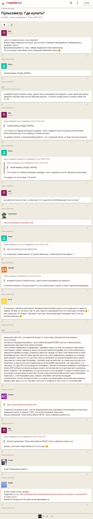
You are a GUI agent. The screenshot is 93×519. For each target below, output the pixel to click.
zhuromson (12, 214)
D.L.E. (10, 299)
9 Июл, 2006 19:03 (7, 263)
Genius (10, 395)
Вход (87, 3)
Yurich (10, 460)
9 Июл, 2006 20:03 (7, 294)
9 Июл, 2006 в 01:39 (38, 121)
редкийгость (22, 159)
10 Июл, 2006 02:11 (7, 389)
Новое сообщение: (17, 17)
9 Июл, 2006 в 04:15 (34, 276)
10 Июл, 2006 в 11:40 (39, 437)
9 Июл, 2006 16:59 (7, 231)
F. (26, 17)
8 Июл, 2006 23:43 (7, 59)
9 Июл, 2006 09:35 (7, 146)
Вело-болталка (8, 8)
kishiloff (11, 268)
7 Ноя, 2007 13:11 (35, 17)
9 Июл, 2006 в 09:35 (43, 159)
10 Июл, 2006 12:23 (7, 478)
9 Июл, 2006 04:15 (7, 108)
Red (9, 31)
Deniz (10, 64)
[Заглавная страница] (13, 1)
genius (20, 437)
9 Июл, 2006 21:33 (7, 325)
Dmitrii (10, 483)
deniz (19, 121)
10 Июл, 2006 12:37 (7, 508)
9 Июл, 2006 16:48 (7, 209)
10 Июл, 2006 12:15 (7, 455)
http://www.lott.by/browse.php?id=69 (18, 223)
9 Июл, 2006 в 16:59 (41, 244)
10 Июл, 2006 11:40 (7, 423)
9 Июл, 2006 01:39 (7, 82)
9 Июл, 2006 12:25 (7, 186)
